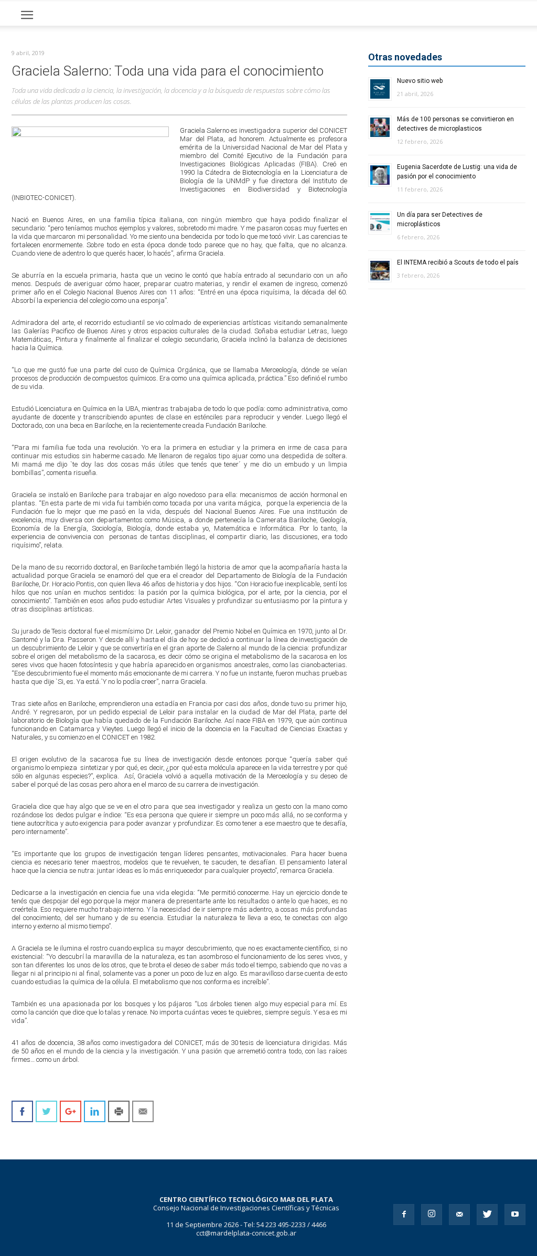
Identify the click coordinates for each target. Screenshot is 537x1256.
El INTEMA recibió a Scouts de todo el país (458, 262)
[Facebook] (403, 1214)
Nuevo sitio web (420, 81)
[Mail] (459, 1214)
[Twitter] (487, 1214)
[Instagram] (431, 1214)
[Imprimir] (119, 1111)
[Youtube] (514, 1214)
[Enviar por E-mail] (143, 1111)
